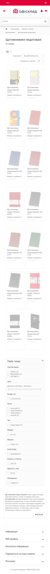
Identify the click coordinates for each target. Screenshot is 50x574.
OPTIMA (15, 376)
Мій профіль (12, 539)
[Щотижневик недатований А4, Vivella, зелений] (35, 240)
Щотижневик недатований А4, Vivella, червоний (35, 130)
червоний (16, 413)
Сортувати (17, 56)
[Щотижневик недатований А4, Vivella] (35, 199)
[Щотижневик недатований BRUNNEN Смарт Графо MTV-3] (35, 77)
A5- (13, 435)
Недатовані (16, 425)
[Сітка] (7, 52)
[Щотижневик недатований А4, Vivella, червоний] (35, 118)
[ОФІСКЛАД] (25, 11)
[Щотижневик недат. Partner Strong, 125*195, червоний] (35, 281)
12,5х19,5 (16, 399)
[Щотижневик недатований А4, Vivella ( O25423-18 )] (35, 159)
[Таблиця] (10, 52)
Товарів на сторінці (27, 61)
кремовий (16, 454)
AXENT (14, 372)
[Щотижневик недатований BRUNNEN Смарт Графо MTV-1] (35, 321)
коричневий (16, 411)
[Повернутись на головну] (6, 29)
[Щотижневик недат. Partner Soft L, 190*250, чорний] (15, 321)
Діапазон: (11, 386)
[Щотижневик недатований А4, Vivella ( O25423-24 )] (15, 159)
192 (13, 464)
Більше (39, 515)
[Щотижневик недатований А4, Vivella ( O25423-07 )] (15, 240)
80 (13, 473)
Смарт (14, 444)
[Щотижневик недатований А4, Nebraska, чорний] (15, 281)
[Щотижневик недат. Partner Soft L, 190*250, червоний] (15, 199)
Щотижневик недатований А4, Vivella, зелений (34, 252)
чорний (15, 415)
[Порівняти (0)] (46, 3)
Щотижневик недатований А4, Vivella (34, 212)
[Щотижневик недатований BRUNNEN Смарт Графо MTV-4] (15, 118)
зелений (15, 408)
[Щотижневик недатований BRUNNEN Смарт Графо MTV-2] (15, 77)
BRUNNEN (16, 374)
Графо (14, 483)
